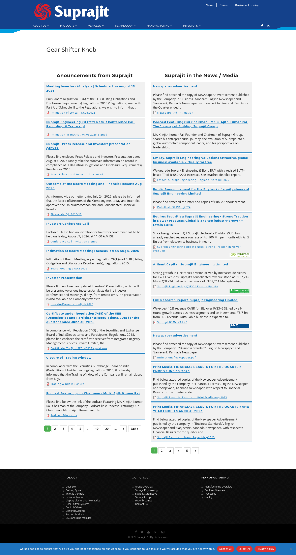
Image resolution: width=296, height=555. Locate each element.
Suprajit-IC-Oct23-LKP (172, 322)
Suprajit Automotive (146, 493)
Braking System (74, 490)
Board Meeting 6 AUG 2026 (69, 268)
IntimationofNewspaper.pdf (176, 357)
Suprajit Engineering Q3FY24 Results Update (187, 286)
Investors (190, 25)
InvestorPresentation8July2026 (72, 304)
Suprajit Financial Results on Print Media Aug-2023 (192, 397)
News (209, 5)
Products (67, 25)
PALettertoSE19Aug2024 (173, 207)
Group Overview (144, 486)
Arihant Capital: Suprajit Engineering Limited (190, 264)
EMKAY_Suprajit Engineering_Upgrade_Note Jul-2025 (193, 180)
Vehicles (94, 25)
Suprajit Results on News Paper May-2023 (186, 437)
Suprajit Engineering (146, 490)
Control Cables (74, 507)
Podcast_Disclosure (64, 415)
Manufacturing (158, 25)
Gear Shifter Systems (77, 504)
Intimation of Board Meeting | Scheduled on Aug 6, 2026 (92, 251)
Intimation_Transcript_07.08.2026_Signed (79, 134)
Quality (209, 497)
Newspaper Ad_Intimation (175, 112)
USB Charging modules (78, 518)
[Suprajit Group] (71, 11)
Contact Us (141, 504)
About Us (39, 25)
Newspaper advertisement (175, 86)
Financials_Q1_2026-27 (66, 214)
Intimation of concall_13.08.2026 (73, 112)
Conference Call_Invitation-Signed (74, 241)
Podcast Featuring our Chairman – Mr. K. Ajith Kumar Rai (93, 393)
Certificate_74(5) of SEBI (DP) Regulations (79, 348)
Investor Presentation (64, 278)
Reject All (244, 548)
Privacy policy (265, 548)
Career (224, 5)
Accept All (225, 548)
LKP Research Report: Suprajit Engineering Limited (195, 300)
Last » (135, 429)
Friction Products (75, 514)
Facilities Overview (215, 490)
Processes (210, 493)
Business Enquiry (247, 5)
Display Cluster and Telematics (83, 500)
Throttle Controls (75, 493)
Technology (124, 25)
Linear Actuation (75, 497)
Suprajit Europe (143, 497)
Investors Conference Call (67, 224)
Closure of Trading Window (69, 357)
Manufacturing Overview (218, 486)
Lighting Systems (75, 510)
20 (107, 429)
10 (96, 429)
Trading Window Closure (67, 384)
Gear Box (71, 486)
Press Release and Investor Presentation (79, 174)
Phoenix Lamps (143, 500)
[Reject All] (291, 549)
